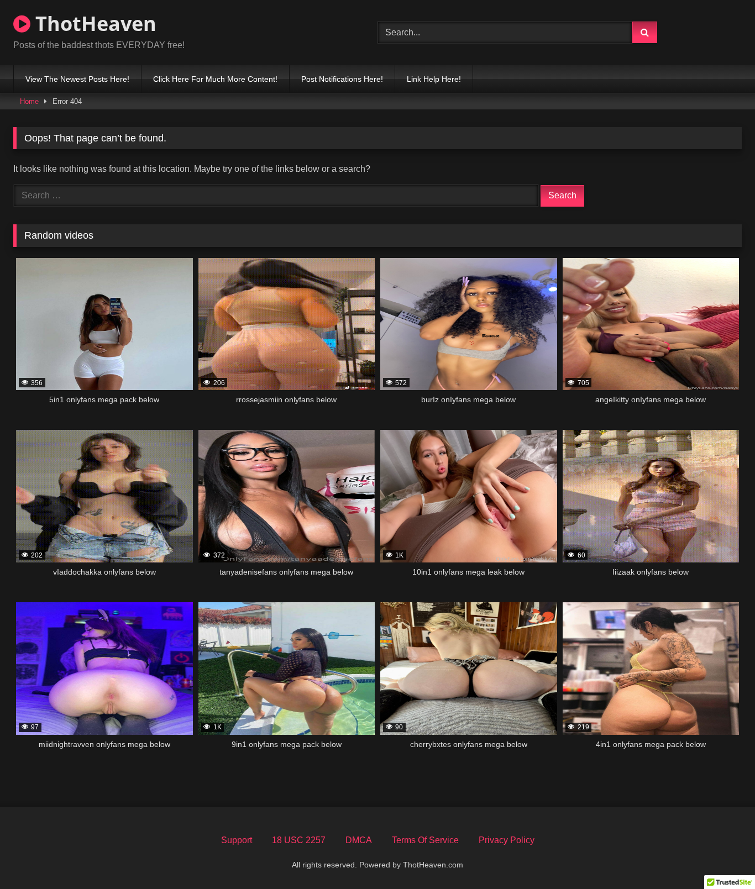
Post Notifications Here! (342, 79)
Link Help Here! (434, 79)
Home (29, 101)
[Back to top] (721, 856)
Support (236, 840)
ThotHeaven (93, 23)
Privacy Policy (506, 840)
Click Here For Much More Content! (215, 79)
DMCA (358, 840)
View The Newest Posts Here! (77, 79)
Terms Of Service (425, 840)
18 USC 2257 (299, 840)
